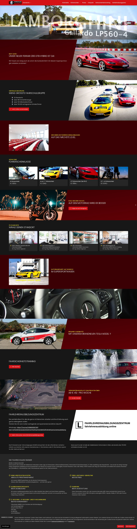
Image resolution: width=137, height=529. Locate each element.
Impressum (71, 521)
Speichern (120, 526)
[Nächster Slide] (47, 137)
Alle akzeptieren (130, 526)
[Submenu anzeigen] (80, 3)
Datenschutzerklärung (57, 521)
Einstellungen (5, 526)
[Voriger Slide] (10, 137)
